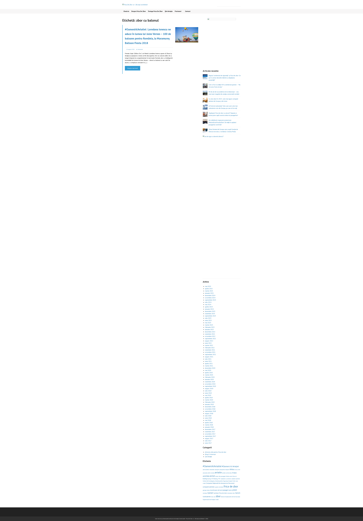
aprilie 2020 (209, 373)
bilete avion (229, 476)
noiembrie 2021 (210, 350)
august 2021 (209, 357)
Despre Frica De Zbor (138, 11)
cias (237, 481)
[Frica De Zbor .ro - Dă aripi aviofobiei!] (135, 4)
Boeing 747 (217, 479)
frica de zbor (231, 486)
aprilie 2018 (209, 422)
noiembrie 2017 (210, 432)
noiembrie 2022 (210, 334)
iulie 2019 (208, 391)
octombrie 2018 (210, 409)
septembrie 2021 (210, 354)
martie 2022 (209, 345)
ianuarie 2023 (209, 329)
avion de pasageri (220, 476)
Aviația (234, 473)
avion (212, 476)
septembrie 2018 (210, 411)
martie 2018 (209, 425)
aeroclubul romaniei (208, 469)
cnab (204, 483)
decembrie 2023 (210, 311)
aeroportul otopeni (224, 469)
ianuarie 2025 (209, 293)
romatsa (205, 493)
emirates (221, 487)
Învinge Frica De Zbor (155, 11)
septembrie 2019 (210, 386)
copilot (216, 487)
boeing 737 (210, 478)
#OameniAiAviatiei (212, 466)
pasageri (226, 490)
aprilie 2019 (209, 398)
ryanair (210, 493)
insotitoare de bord (216, 490)
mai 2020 (208, 370)
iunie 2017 (208, 443)
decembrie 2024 (210, 295)
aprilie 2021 (209, 363)
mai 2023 (208, 323)
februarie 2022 (209, 348)
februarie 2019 (209, 402)
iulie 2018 (208, 416)
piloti (234, 490)
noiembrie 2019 (210, 382)
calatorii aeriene (235, 478)
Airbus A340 (237, 469)
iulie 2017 (208, 441)
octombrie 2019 (210, 384)
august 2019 (209, 388)
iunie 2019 (208, 393)
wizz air (213, 497)
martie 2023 (209, 325)
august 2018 (209, 413)
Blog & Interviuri (210, 454)
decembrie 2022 (210, 332)
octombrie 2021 (210, 352)
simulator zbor (231, 493)
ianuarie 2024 (209, 309)
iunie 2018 (208, 418)
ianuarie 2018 (209, 427)
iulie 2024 (208, 302)
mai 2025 (208, 286)
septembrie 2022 (210, 338)
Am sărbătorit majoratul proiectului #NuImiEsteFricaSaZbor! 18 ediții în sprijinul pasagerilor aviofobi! (222, 122)
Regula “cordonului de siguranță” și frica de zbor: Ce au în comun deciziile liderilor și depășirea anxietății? (225, 78)
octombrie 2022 (210, 336)
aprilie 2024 (209, 307)
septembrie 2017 (210, 436)
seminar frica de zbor (220, 493)
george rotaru (206, 490)
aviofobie (206, 476)
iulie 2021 (208, 359)
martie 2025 (209, 291)
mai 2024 (208, 304)
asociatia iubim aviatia (208, 473)
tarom (237, 493)
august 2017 (209, 438)
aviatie (218, 472)
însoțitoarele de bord (230, 496)
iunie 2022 (208, 343)
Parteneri (178, 11)
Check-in (126, 11)
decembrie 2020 (210, 368)
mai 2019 (208, 395)
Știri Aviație (169, 11)
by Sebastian (139, 49)
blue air (235, 476)
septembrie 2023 (210, 316)
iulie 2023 (208, 318)
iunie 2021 (208, 361)
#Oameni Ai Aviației (230, 466)
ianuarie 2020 (209, 379)
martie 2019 (209, 400)
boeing (205, 479)
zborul (223, 497)
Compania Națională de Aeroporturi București (220, 483)
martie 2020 (209, 375)
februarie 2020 (209, 377)
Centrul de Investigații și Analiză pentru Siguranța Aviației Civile (219, 481)
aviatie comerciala (227, 473)
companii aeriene (208, 487)
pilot (230, 490)
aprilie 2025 (209, 289)
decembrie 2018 (210, 407)
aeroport (217, 469)
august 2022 (209, 341)
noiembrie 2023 (210, 314)
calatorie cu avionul (226, 478)
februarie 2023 (209, 327)
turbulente (207, 496)
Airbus (232, 469)
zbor (218, 496)
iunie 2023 (208, 320)
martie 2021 (209, 366)
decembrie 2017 (210, 429)
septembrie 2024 (210, 300)
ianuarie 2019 (209, 404)
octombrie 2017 (210, 434)
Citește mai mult (132, 68)
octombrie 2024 (210, 298)
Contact (187, 11)
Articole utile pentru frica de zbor (215, 452)
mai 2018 (208, 420)
